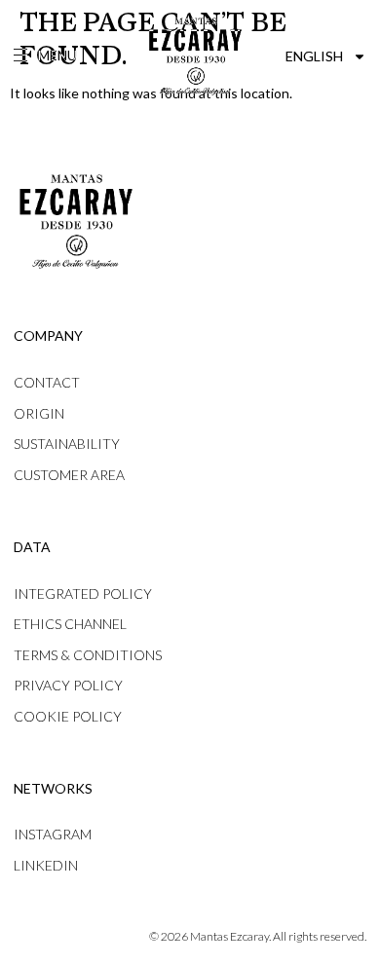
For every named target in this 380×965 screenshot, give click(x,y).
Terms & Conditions (88, 655)
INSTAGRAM (53, 834)
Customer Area (69, 474)
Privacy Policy (68, 685)
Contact (47, 382)
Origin (39, 413)
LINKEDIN (46, 865)
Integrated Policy (83, 593)
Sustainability (67, 443)
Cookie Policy (68, 716)
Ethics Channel (70, 623)
